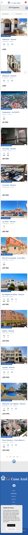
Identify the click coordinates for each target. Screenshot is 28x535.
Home (13, 490)
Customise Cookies (11, 529)
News (13, 502)
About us (14, 496)
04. (18, 456)
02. (11, 456)
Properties (14, 493)
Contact (14, 504)
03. (14, 456)
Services (14, 499)
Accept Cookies (11, 525)
